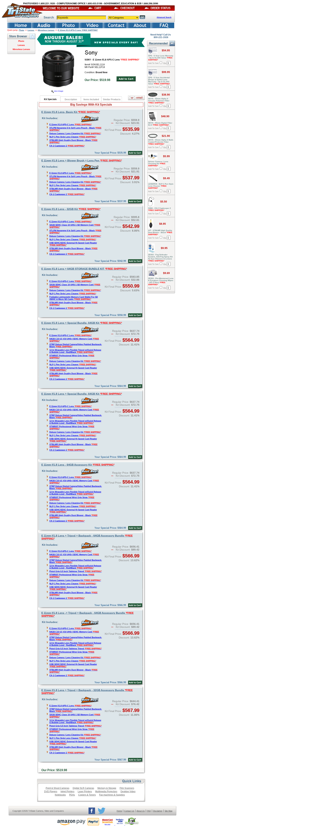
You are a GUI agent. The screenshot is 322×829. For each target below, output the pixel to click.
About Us (140, 811)
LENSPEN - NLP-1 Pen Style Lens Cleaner (160, 186)
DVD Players (50, 791)
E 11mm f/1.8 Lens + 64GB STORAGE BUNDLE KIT (84, 268)
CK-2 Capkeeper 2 (67, 146)
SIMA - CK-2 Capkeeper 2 (159, 209)
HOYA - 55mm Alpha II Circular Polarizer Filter (158, 101)
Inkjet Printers (67, 791)
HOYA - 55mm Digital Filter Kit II (160, 124)
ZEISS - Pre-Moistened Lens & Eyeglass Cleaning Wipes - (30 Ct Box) (160, 281)
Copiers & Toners (87, 795)
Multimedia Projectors (106, 791)
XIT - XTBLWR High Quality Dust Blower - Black (160, 232)
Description (71, 99)
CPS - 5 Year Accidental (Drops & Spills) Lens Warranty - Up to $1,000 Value (159, 81)
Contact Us (129, 811)
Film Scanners (127, 788)
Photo (21, 30)
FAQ (149, 811)
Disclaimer (157, 811)
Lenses (31, 30)
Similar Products (112, 99)
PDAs (72, 795)
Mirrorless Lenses (46, 30)
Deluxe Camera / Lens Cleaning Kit (75, 133)
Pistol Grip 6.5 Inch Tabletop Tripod (75, 571)
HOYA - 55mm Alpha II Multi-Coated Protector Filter (160, 142)
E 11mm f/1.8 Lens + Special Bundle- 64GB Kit (81, 322)
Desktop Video (128, 791)
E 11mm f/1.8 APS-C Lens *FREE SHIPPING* (78, 30)
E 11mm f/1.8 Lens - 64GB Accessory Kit (77, 464)
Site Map (168, 811)
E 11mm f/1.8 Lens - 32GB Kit (70, 209)
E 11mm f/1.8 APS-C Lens (70, 124)
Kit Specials (50, 99)
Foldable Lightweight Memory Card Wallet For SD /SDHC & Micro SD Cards (73, 298)
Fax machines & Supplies (112, 795)
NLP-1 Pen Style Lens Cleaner (72, 137)
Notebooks (60, 795)
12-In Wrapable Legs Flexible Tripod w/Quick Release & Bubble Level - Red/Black (75, 351)
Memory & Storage (106, 788)
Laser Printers (85, 791)
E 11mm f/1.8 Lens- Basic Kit (70, 111)
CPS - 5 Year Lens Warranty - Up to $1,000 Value (160, 58)
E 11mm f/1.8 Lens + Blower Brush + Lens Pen (81, 160)
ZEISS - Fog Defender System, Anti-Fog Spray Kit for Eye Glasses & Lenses (160, 258)
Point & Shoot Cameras (57, 788)
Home (119, 811)
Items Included (91, 99)
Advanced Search (164, 17)
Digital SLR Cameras (83, 788)
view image (58, 91)
